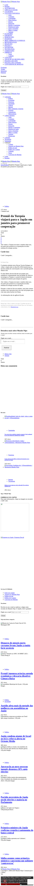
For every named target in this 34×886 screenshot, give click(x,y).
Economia (11, 100)
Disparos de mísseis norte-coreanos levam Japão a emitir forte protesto (15, 645)
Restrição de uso (14, 307)
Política (10, 98)
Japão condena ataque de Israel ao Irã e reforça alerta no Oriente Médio (16, 738)
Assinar (4, 90)
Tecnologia (11, 481)
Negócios (11, 102)
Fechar (3, 884)
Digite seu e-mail (6, 87)
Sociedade (11, 103)
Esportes (10, 110)
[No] (21, 884)
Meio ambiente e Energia (15, 109)
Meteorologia (12, 114)
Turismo (10, 32)
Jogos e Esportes (13, 28)
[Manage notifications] (4, 881)
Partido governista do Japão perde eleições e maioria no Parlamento (14, 799)
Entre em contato (10, 593)
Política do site (12, 148)
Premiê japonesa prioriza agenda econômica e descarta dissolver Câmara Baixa (17, 676)
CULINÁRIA (9, 11)
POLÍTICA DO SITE (11, 61)
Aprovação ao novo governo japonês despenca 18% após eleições (14, 769)
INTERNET (8, 39)
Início (2, 165)
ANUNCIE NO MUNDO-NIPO (14, 59)
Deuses (10, 22)
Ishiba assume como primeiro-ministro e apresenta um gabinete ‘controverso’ (17, 860)
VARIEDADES (9, 51)
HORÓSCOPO (9, 37)
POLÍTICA (8, 45)
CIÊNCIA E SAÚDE (11, 10)
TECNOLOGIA (10, 49)
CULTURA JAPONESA (12, 13)
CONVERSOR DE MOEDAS (14, 64)
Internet (10, 107)
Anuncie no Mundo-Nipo (16, 146)
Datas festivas (12, 20)
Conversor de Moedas (14, 154)
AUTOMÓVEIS (10, 8)
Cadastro (11, 56)
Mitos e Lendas (12, 30)
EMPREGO (8, 52)
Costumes (11, 16)
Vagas (10, 54)
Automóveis (12, 112)
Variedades (11, 430)
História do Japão (13, 27)
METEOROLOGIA (11, 42)
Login (6, 5)
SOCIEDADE (9, 47)
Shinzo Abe (8, 354)
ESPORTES (8, 35)
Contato (10, 144)
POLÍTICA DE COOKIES (13, 62)
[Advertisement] (17, 186)
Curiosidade (11, 18)
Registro (7, 6)
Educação (11, 23)
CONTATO (8, 57)
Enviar (3, 615)
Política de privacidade (13, 884)
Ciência (10, 105)
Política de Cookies (14, 149)
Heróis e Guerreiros (14, 25)
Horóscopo (11, 136)
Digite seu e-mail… (6, 338)
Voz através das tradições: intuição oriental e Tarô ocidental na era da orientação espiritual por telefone (18, 435)
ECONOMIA (9, 33)
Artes (10, 15)
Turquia (7, 355)
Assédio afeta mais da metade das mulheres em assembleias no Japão (17, 708)
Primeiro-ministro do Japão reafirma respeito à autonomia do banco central (17, 830)
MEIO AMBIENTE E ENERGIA (15, 40)
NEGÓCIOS (8, 44)
